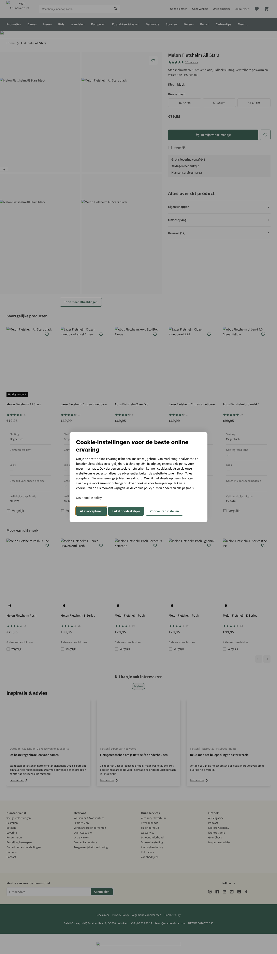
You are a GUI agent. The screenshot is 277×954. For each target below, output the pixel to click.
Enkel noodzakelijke (126, 511)
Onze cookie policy (89, 498)
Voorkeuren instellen (164, 511)
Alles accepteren (91, 511)
